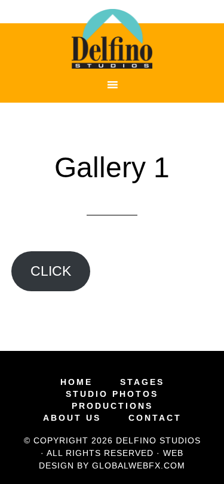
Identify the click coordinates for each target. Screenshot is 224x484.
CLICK (50, 271)
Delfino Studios (112, 39)
